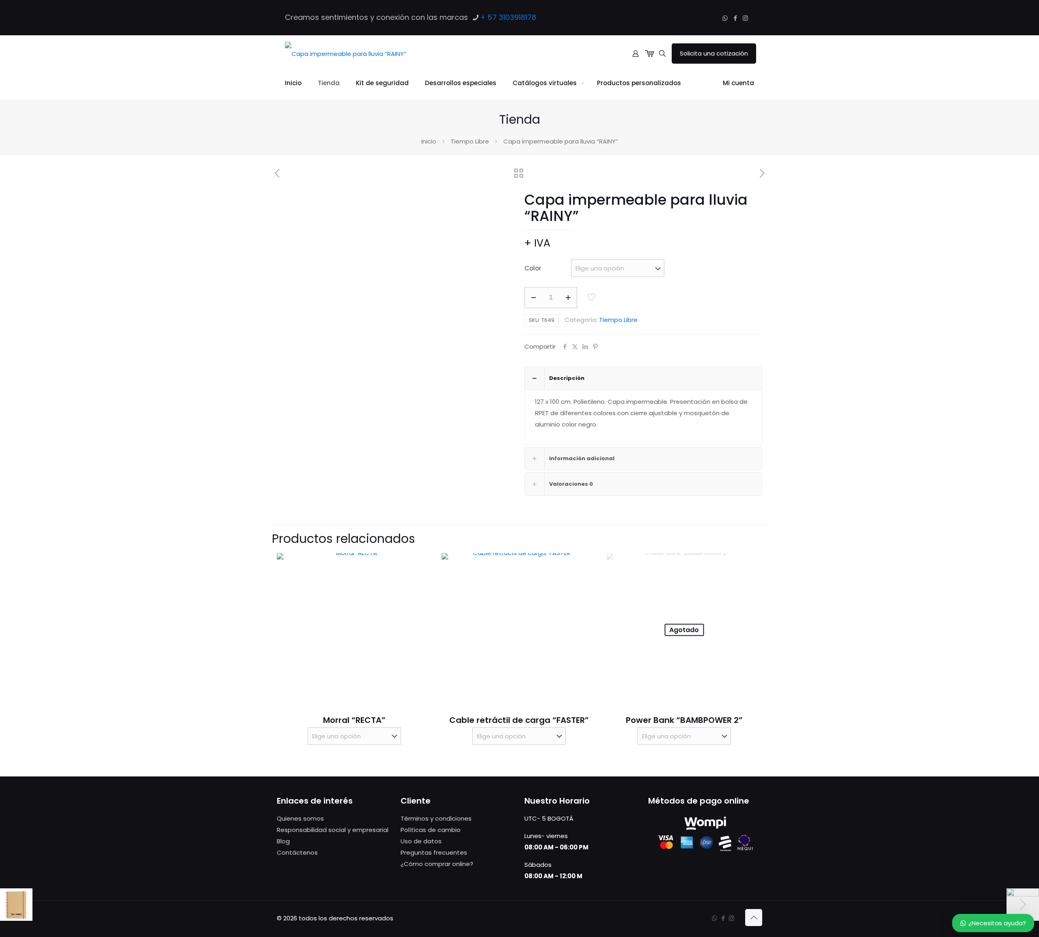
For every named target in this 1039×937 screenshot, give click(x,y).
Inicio (428, 141)
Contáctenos (297, 852)
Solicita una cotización (714, 53)
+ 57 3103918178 (508, 17)
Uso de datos (421, 841)
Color (532, 268)
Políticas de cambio (431, 830)
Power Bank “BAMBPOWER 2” (684, 720)
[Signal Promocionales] (345, 53)
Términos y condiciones (436, 818)
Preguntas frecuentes (434, 852)
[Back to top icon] (753, 917)
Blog (283, 841)
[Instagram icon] (745, 18)
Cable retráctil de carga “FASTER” (519, 720)
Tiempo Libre (470, 141)
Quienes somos (300, 818)
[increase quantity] (568, 297)
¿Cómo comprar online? (437, 864)
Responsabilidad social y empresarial (332, 830)
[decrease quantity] (533, 297)
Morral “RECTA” (354, 720)
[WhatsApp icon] (725, 18)
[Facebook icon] (735, 18)
